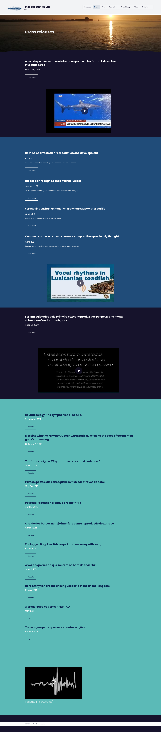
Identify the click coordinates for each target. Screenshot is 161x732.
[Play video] (53, 683)
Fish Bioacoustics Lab (37, 7)
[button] (125, 7)
